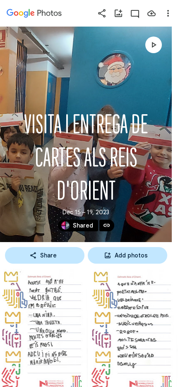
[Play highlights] (154, 45)
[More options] (168, 13)
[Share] (102, 13)
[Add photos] (118, 13)
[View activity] (135, 13)
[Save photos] (151, 13)
